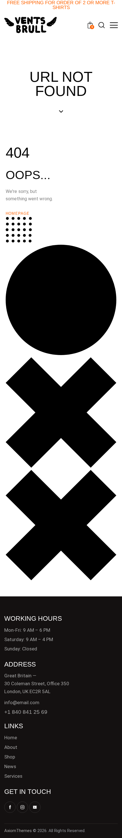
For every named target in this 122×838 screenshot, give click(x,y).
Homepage (18, 213)
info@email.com (21, 702)
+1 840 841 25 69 (25, 712)
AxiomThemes (18, 830)
